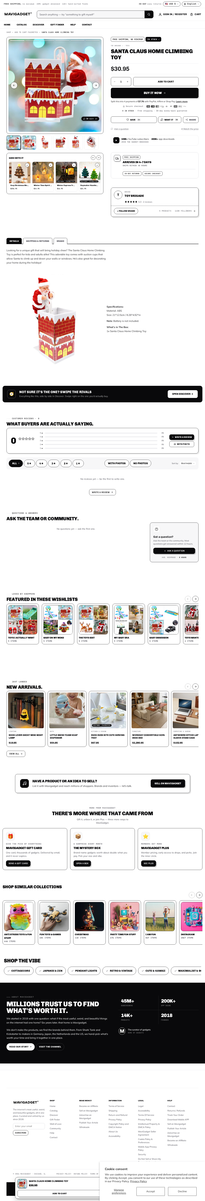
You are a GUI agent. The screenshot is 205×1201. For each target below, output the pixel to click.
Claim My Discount (102, 616)
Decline (182, 1191)
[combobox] (66, 583)
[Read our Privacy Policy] (145, 600)
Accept (150, 1191)
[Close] (147, 539)
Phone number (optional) (73, 575)
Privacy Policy (138, 1181)
